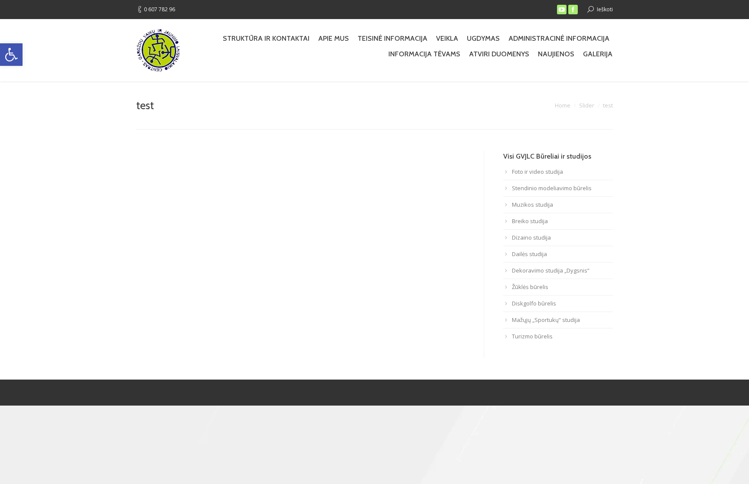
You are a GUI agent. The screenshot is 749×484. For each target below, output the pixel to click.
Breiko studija (530, 221)
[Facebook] (573, 9)
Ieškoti (605, 9)
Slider (586, 105)
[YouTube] (562, 9)
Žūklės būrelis (530, 287)
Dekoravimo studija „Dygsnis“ (550, 270)
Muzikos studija (532, 204)
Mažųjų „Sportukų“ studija (546, 320)
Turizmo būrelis (532, 336)
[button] (11, 54)
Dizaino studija (531, 237)
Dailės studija (529, 254)
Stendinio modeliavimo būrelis (552, 188)
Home (562, 105)
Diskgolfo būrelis (534, 303)
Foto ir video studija (537, 171)
